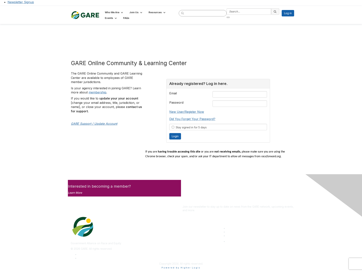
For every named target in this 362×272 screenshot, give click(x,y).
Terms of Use (86, 258)
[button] (114, 12)
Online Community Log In (242, 241)
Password (176, 102)
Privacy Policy (87, 254)
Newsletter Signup (21, 2)
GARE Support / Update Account (94, 124)
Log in (288, 13)
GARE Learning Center (240, 228)
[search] (183, 13)
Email (173, 93)
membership (97, 92)
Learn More (75, 192)
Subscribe (189, 201)
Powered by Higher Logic (181, 267)
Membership (234, 231)
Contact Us (233, 235)
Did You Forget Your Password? (192, 119)
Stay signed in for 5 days (190, 127)
